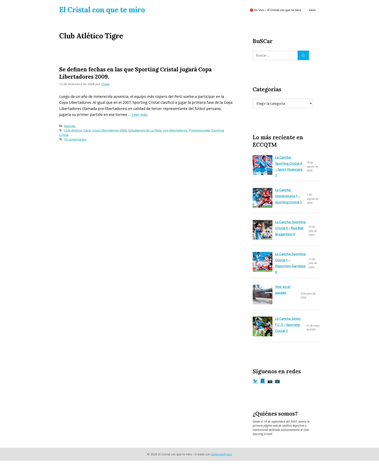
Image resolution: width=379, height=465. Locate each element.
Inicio (312, 10)
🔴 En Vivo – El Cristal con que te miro (275, 10)
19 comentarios (75, 139)
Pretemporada (199, 130)
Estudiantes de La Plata (144, 130)
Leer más (139, 114)
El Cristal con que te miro (102, 9)
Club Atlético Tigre (77, 130)
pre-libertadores (175, 130)
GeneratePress (221, 454)
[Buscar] (303, 55)
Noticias (69, 126)
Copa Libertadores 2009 (109, 130)
